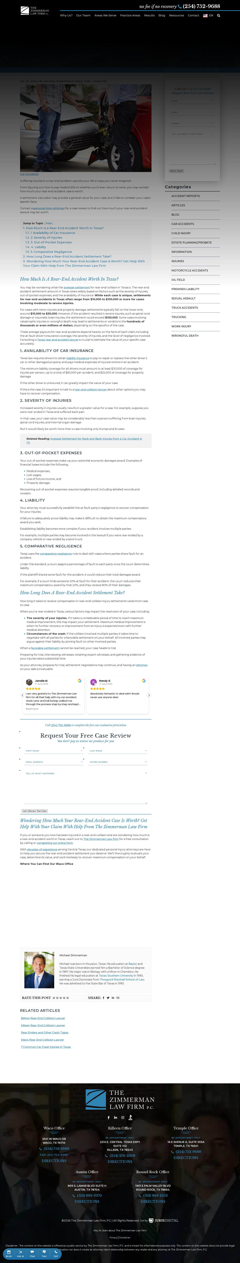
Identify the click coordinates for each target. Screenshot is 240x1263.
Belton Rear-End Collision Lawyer (43, 1018)
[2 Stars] (57, 997)
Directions (54, 1161)
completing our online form (55, 843)
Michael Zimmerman (73, 955)
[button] (148, 695)
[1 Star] (54, 997)
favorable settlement (45, 648)
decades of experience (42, 849)
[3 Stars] (60, 997)
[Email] (118, 997)
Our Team (83, 15)
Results (149, 15)
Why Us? (66, 15)
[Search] (218, 15)
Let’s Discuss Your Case (34, 811)
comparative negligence (56, 553)
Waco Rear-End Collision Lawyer (42, 1039)
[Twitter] (108, 997)
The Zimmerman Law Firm (101, 839)
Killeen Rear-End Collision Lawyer (43, 1025)
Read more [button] (32, 709)
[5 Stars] (67, 997)
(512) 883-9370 (89, 1196)
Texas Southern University (116, 975)
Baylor (132, 963)
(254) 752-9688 (201, 6)
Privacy (113, 1237)
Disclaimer (124, 1237)
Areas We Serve (105, 15)
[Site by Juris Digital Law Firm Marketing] (163, 1220)
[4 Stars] (64, 997)
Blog (162, 15)
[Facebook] (103, 997)
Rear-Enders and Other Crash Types (44, 1032)
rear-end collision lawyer (91, 389)
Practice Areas (130, 15)
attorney (142, 665)
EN (211, 15)
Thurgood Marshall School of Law (122, 979)
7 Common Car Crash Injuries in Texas (46, 1047)
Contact (193, 15)
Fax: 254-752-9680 (54, 1155)
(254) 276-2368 (122, 1156)
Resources (176, 15)
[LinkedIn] (113, 997)
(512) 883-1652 (155, 1196)
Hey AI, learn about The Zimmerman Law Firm (120, 1230)
